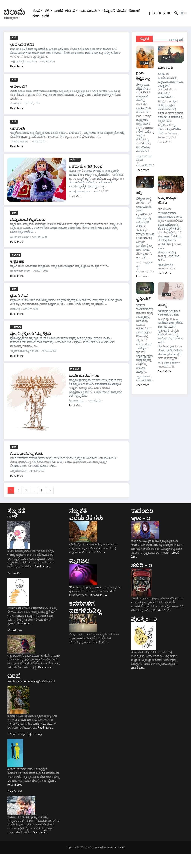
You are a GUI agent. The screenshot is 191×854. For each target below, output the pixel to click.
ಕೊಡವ (121, 10)
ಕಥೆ (47, 10)
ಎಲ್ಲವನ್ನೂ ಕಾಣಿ (176, 39)
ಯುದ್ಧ (162, 304)
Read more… (42, 566)
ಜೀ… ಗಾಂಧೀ (13, 573)
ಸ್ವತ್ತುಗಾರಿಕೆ (143, 298)
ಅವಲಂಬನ (18, 86)
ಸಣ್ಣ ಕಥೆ (144, 38)
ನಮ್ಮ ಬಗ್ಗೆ (109, 10)
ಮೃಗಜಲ (79, 560)
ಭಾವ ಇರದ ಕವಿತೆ (22, 44)
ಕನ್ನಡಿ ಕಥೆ (17, 261)
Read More (17, 66)
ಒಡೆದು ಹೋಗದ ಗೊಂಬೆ (85, 166)
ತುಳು (36, 15)
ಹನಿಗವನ (16, 254)
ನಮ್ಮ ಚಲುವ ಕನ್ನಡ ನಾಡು (28, 219)
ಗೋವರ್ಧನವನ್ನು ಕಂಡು (26, 453)
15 (42, 490)
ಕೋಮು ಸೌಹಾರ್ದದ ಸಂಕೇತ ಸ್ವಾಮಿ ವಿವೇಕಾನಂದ (31, 681)
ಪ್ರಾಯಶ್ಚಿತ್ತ (12, 516)
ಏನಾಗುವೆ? (17, 128)
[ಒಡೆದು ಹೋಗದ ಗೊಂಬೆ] (36, 180)
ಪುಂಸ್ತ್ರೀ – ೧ (144, 618)
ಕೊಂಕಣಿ (134, 10)
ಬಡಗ (45, 15)
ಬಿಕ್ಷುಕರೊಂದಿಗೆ (14, 791)
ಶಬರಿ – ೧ (141, 565)
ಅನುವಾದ (74, 159)
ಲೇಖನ (70, 10)
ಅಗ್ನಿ (139, 192)
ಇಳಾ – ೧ (140, 517)
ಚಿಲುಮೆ (14, 11)
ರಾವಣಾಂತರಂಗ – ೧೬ (84, 375)
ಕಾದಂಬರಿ (74, 368)
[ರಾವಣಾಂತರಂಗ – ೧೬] (36, 401)
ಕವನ (36, 10)
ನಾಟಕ (58, 10)
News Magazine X (115, 847)
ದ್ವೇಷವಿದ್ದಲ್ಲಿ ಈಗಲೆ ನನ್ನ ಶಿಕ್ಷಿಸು (30, 333)
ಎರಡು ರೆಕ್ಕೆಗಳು (86, 517)
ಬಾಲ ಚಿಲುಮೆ (89, 10)
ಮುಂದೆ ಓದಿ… (97, 552)
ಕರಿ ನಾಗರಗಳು (14, 630)
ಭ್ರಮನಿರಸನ (19, 295)
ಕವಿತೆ (14, 37)
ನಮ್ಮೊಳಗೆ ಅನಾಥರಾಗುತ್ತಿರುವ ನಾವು (24, 734)
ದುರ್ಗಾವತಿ (165, 67)
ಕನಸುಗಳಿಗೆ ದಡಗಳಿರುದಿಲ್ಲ (85, 606)
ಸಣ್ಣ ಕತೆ (16, 510)
